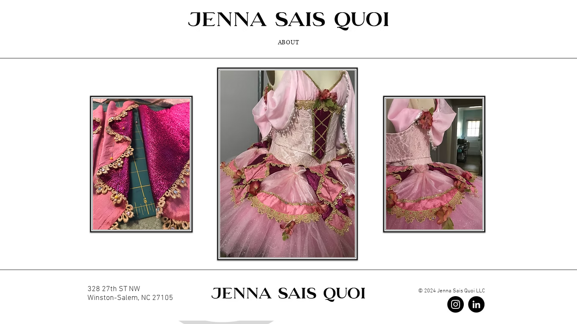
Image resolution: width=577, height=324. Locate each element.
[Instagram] (455, 304)
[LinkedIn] (476, 304)
